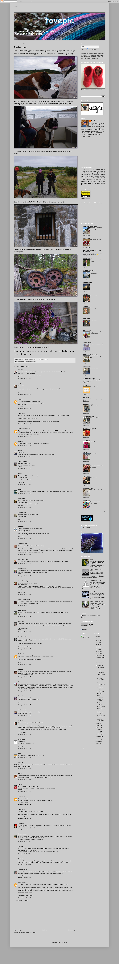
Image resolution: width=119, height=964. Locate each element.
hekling (103, 174)
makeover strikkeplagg (100, 176)
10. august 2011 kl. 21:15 (24, 715)
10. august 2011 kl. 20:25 (24, 705)
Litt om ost (92, 429)
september (100, 662)
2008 (97, 743)
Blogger (65, 942)
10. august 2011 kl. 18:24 (24, 616)
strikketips (101, 179)
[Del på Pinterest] (47, 359)
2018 (97, 638)
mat (84, 177)
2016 (97, 642)
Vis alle (103, 511)
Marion (20, 369)
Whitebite (20, 739)
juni (98, 725)
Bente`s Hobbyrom (23, 599)
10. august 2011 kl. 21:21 (24, 734)
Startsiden (44, 930)
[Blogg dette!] (42, 359)
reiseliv (95, 179)
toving (85, 183)
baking (101, 171)
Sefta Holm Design (88, 488)
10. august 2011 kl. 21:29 (24, 748)
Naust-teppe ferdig (100, 688)
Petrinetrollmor (22, 654)
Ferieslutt (99, 693)
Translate (93, 49)
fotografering (84, 174)
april (98, 729)
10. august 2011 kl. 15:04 (24, 408)
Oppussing (97, 169)
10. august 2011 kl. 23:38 (24, 818)
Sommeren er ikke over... (96, 239)
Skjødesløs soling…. (100, 700)
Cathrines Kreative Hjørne (90, 226)
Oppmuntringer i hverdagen (101, 675)
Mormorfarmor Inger (23, 581)
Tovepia (93, 121)
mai (98, 727)
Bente (19, 720)
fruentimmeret (22, 637)
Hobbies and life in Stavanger (90, 354)
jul (91, 176)
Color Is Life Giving (94, 417)
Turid (19, 473)
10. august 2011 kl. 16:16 (24, 521)
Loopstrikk (92, 441)
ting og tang (101, 181)
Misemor (20, 669)
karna (19, 762)
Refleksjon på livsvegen (24, 696)
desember (100, 655)
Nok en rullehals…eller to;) (96, 601)
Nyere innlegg (18, 930)
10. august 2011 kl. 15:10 (24, 423)
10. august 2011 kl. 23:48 (24, 841)
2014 (97, 647)
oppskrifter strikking (86, 179)
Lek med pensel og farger (86, 169)
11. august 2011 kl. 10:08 (24, 877)
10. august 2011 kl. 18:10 (24, 605)
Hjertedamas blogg (23, 428)
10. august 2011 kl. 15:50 (24, 493)
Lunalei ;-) (20, 796)
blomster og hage (87, 173)
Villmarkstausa (87, 366)
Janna (20, 621)
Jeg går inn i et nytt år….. (96, 580)
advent (94, 171)
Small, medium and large (101, 716)
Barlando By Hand (88, 404)
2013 (97, 649)
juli (98, 723)
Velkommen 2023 (94, 368)
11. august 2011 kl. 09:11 (24, 853)
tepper (94, 181)
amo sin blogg (86, 440)
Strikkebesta (21, 834)
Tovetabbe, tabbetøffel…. (101, 679)
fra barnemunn (95, 174)
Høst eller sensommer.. (101, 671)
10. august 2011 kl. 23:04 (24, 779)
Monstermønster (87, 258)
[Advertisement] (45, 915)
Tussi (19, 489)
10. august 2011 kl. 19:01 (24, 664)
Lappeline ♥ (21, 512)
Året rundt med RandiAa (89, 428)
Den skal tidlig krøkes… (100, 668)
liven (19, 441)
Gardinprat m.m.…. (100, 712)
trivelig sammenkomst (31, 361)
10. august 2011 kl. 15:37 (24, 445)
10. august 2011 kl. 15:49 (24, 484)
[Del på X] (44, 359)
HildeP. (20, 823)
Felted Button (86, 500)
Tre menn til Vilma (94, 296)
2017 (97, 640)
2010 (97, 739)
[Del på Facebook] (45, 359)
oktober (99, 660)
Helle (19, 773)
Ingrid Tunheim (22, 559)
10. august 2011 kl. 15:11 (24, 436)
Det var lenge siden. (94, 308)
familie (20, 361)
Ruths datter (21, 610)
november (100, 657)
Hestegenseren (93, 320)
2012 (97, 651)
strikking (84, 181)
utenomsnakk (101, 183)
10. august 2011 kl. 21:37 (24, 757)
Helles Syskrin (87, 330)
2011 (97, 653)
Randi (19, 859)
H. (18, 383)
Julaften (92, 284)
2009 (97, 741)
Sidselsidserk (86, 464)
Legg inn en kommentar (22, 900)
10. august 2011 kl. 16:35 (24, 538)
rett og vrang (86, 238)
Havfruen (20, 498)
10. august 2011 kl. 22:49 (24, 768)
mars (98, 732)
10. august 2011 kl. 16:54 (24, 554)
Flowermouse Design (88, 416)
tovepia (16, 6)
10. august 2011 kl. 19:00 (24, 649)
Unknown (20, 882)
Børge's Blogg (22, 461)
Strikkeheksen (22, 543)
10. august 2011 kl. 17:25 (24, 563)
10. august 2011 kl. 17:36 (24, 576)
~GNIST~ (85, 452)
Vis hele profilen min (86, 136)
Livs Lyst (85, 306)
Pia (19, 753)
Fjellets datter (21, 869)
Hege (19, 399)
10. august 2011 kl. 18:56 (24, 631)
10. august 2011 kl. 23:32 (24, 804)
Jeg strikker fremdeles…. (101, 719)
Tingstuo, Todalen (100, 696)
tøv (92, 183)
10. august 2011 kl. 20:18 (24, 691)
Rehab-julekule (93, 477)
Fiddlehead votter (94, 405)
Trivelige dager (101, 706)
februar (99, 734)
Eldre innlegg (71, 930)
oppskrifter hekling (99, 177)
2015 (97, 645)
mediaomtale (90, 177)
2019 (97, 636)
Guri (19, 784)
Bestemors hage (87, 282)
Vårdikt (91, 559)
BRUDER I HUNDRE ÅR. (89, 270)
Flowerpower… (101, 691)
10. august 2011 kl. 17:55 (24, 594)
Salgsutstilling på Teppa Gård (96, 489)
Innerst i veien (86, 476)
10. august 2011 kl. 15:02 (24, 394)
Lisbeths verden (87, 342)
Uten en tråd (86, 397)
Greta (19, 846)
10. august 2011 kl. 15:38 (24, 456)
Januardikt (92, 592)
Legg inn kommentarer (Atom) (28, 932)
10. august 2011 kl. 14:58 (24, 378)
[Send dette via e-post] (40, 359)
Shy (19, 450)
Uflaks (87, 171)
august (99, 665)
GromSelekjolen (93, 453)
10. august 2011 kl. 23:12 (24, 791)
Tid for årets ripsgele (100, 709)
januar (99, 736)
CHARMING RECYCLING (89, 378)
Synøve (20, 682)
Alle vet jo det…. (99, 703)
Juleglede (85, 294)
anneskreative (22, 568)
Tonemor (20, 526)
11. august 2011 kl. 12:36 (24, 897)
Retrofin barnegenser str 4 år (96, 344)
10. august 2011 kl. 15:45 (24, 468)
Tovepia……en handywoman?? (101, 684)
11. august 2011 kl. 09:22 (24, 864)
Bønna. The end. (94, 386)
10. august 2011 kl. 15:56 (24, 507)
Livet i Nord (21, 710)
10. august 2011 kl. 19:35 (24, 677)
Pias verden (86, 385)
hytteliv (23, 361)
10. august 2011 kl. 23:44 (24, 829)
